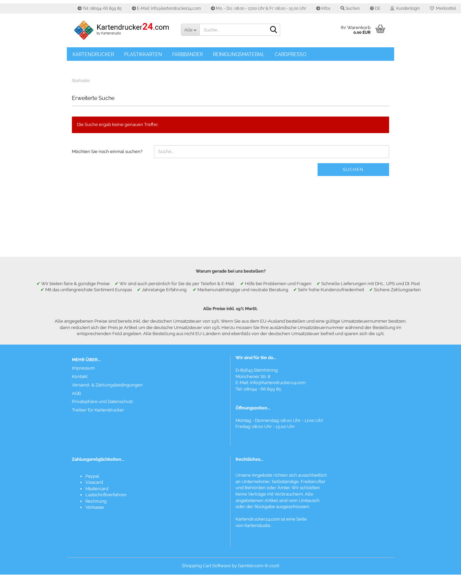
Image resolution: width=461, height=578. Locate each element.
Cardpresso (290, 54)
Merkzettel (445, 8)
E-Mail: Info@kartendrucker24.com (168, 8)
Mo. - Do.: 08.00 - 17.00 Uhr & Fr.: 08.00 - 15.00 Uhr (260, 8)
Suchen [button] (352, 8)
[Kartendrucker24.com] (121, 30)
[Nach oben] (442, 568)
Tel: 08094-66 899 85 (102, 8)
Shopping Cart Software (206, 565)
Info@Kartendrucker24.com (278, 382)
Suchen (353, 169)
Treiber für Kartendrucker (98, 409)
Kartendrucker (93, 54)
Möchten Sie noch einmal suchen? (107, 151)
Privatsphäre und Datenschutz (102, 401)
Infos (325, 8)
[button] (375, 8)
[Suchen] (273, 30)
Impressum (83, 368)
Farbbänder (187, 54)
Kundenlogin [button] (407, 8)
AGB (76, 393)
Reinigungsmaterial (239, 54)
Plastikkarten (143, 54)
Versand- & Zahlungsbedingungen (107, 384)
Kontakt (79, 376)
